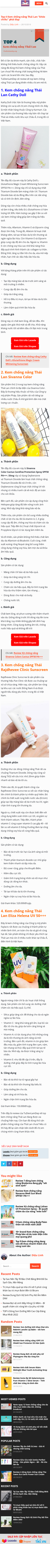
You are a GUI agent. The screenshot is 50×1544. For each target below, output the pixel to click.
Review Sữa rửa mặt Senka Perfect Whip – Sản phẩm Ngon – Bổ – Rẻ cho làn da (30, 1462)
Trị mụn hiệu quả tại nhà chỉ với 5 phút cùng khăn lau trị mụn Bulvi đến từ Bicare (30, 1507)
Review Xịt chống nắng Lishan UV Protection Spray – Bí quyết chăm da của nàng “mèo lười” (32, 1209)
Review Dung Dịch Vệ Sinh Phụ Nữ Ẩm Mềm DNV (30, 1518)
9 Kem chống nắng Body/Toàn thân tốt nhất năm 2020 (31, 1223)
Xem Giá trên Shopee (25, 346)
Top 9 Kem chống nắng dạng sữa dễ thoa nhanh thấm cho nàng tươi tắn (31, 1244)
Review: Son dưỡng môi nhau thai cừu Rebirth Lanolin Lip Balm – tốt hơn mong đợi (31, 1329)
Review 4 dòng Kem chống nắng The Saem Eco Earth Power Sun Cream (29, 1473)
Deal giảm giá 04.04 (20, 1151)
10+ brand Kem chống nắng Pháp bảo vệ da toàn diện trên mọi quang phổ (32, 1234)
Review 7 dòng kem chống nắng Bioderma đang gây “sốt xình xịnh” (31, 1183)
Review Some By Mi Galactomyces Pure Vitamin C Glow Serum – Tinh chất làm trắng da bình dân (29, 1380)
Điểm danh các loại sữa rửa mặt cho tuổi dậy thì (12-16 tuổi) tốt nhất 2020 (30, 1418)
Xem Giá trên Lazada (25, 340)
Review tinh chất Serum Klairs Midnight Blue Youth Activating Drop (30, 1368)
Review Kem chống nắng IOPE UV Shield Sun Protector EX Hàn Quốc (29, 1341)
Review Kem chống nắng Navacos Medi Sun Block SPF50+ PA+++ (29, 1193)
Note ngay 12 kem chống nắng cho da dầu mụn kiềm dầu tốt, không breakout (30, 1406)
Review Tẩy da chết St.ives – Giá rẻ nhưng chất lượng (28, 1447)
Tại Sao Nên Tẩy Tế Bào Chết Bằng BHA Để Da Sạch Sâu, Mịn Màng (30, 1492)
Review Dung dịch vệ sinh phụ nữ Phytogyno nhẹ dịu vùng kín (28, 1355)
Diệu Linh (14, 24)
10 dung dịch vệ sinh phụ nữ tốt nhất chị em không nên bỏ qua (30, 1428)
